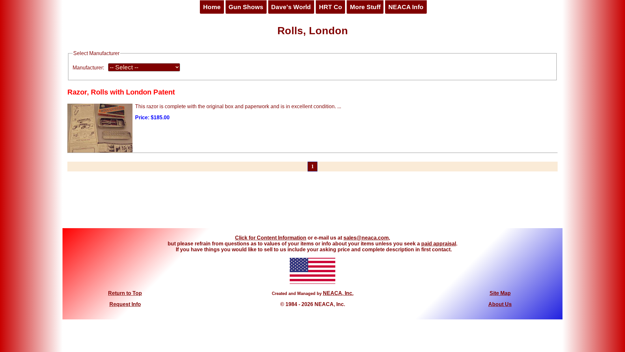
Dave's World (291, 7)
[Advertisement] (312, 203)
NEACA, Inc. (338, 293)
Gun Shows (246, 7)
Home (212, 7)
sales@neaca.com (366, 238)
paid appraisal (438, 243)
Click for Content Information (270, 238)
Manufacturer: (88, 67)
